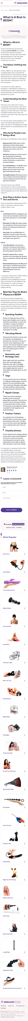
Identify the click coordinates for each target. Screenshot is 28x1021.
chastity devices (22, 434)
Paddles (13, 320)
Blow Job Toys (7, 680)
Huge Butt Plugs (8, 970)
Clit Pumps (6, 916)
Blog (6, 10)
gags (18, 381)
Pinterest (12, 1017)
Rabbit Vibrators (8, 898)
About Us (11, 1006)
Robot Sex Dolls (7, 934)
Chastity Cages (7, 662)
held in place (17, 362)
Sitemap (3, 1008)
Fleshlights (6, 735)
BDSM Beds (6, 717)
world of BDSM (11, 50)
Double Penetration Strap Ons (12, 988)
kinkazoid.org (4, 1011)
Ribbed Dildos (7, 608)
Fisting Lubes (7, 843)
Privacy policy (20, 1006)
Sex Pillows (6, 644)
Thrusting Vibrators (9, 590)
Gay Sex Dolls (7, 626)
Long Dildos (6, 952)
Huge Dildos (6, 861)
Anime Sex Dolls (7, 753)
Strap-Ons (6, 554)
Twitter (7, 1017)
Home (2, 10)
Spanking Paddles (8, 789)
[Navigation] (2, 3)
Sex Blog (3, 1006)
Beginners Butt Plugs (9, 879)
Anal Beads (6, 807)
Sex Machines (7, 698)
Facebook (3, 1017)
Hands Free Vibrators (9, 771)
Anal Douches (7, 825)
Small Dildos (6, 572)
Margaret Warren (12, 467)
